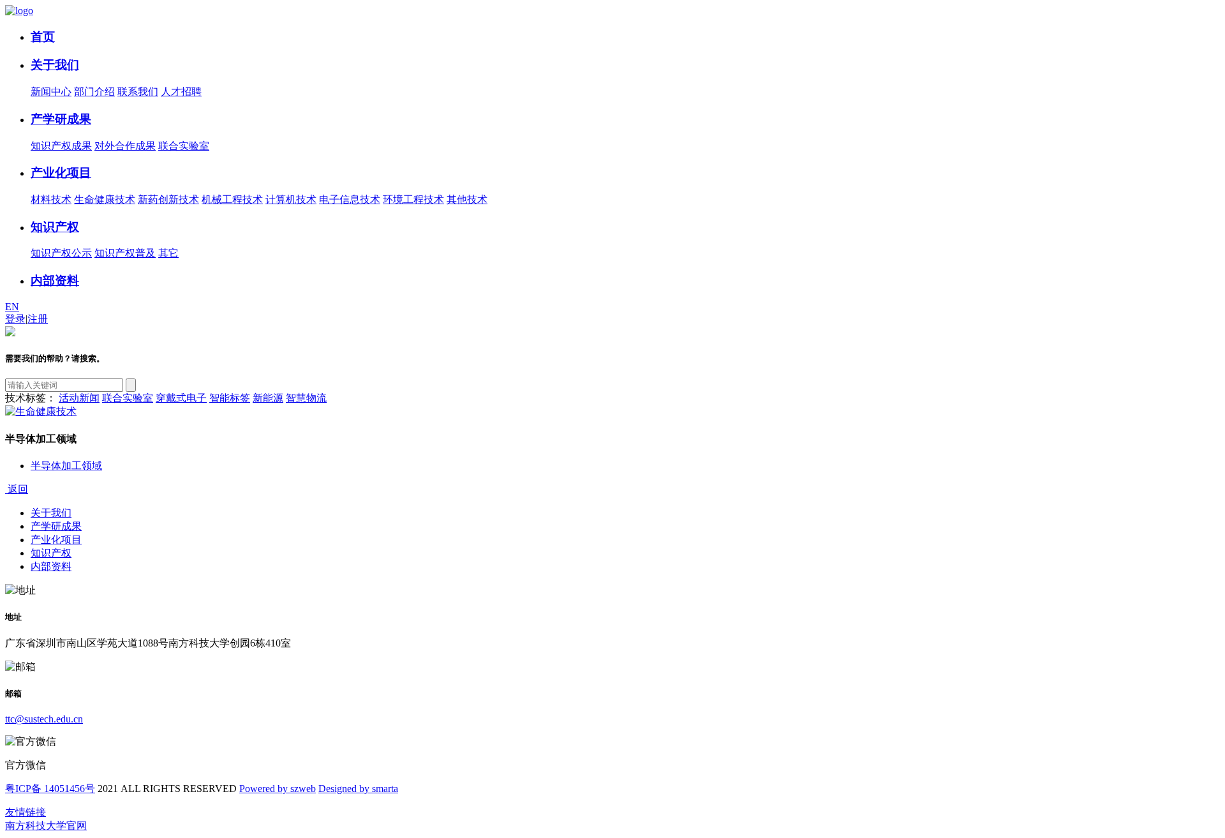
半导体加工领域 (66, 465)
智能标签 (229, 398)
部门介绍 (94, 91)
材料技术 (51, 199)
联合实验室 (183, 145)
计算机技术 (290, 199)
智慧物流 (306, 398)
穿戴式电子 (181, 398)
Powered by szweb (277, 788)
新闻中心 (51, 91)
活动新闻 (79, 398)
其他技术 (467, 199)
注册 (37, 318)
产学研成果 (61, 119)
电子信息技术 (349, 199)
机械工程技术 (232, 199)
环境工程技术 (413, 199)
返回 (16, 489)
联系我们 (137, 91)
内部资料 (55, 280)
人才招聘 (181, 91)
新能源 (268, 398)
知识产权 (55, 227)
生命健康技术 (104, 199)
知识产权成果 (61, 145)
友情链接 (25, 812)
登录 (15, 318)
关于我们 (55, 64)
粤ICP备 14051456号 (50, 788)
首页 (43, 36)
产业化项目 (61, 172)
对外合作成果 (125, 145)
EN (12, 306)
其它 (168, 253)
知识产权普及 (125, 253)
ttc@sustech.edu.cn (44, 719)
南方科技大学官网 (46, 825)
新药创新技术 (168, 199)
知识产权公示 (61, 253)
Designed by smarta (358, 788)
